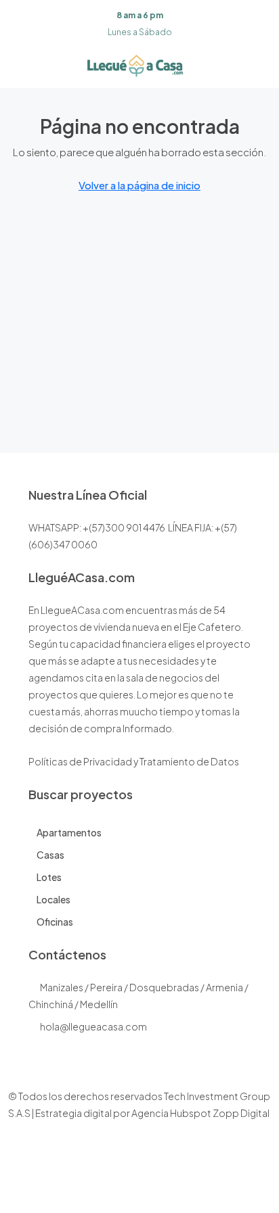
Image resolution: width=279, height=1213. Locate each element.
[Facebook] (104, 1188)
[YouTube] (175, 1188)
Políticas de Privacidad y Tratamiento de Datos (133, 761)
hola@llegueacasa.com (93, 1026)
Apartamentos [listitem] (69, 832)
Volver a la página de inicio (139, 185)
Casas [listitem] (50, 855)
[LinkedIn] (151, 1188)
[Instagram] (127, 1188)
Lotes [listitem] (49, 877)
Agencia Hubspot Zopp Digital (200, 1113)
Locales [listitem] (53, 899)
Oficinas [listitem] (55, 921)
